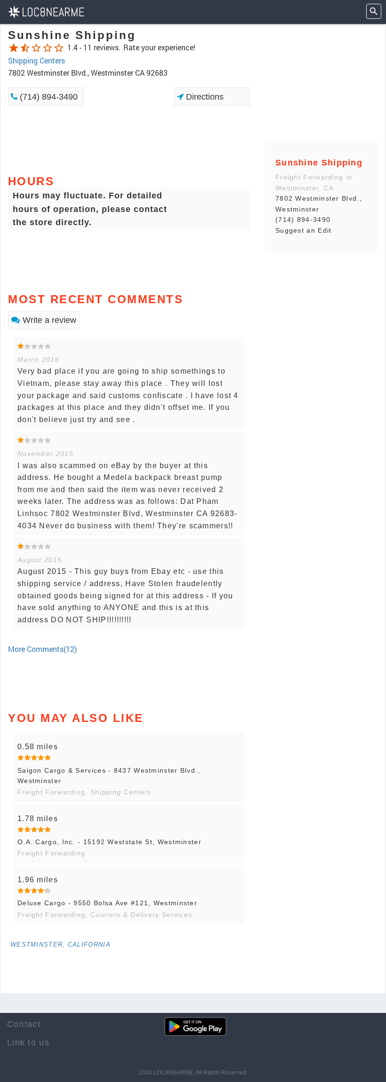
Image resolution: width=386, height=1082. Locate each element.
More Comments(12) (42, 649)
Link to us (28, 1042)
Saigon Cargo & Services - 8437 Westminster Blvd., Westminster (109, 775)
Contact (23, 1024)
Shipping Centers (36, 60)
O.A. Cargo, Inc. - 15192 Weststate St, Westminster (109, 842)
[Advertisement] (129, 139)
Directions (204, 97)
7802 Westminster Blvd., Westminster (318, 203)
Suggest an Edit (303, 230)
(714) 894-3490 (47, 97)
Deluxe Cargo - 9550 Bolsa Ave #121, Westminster (107, 903)
